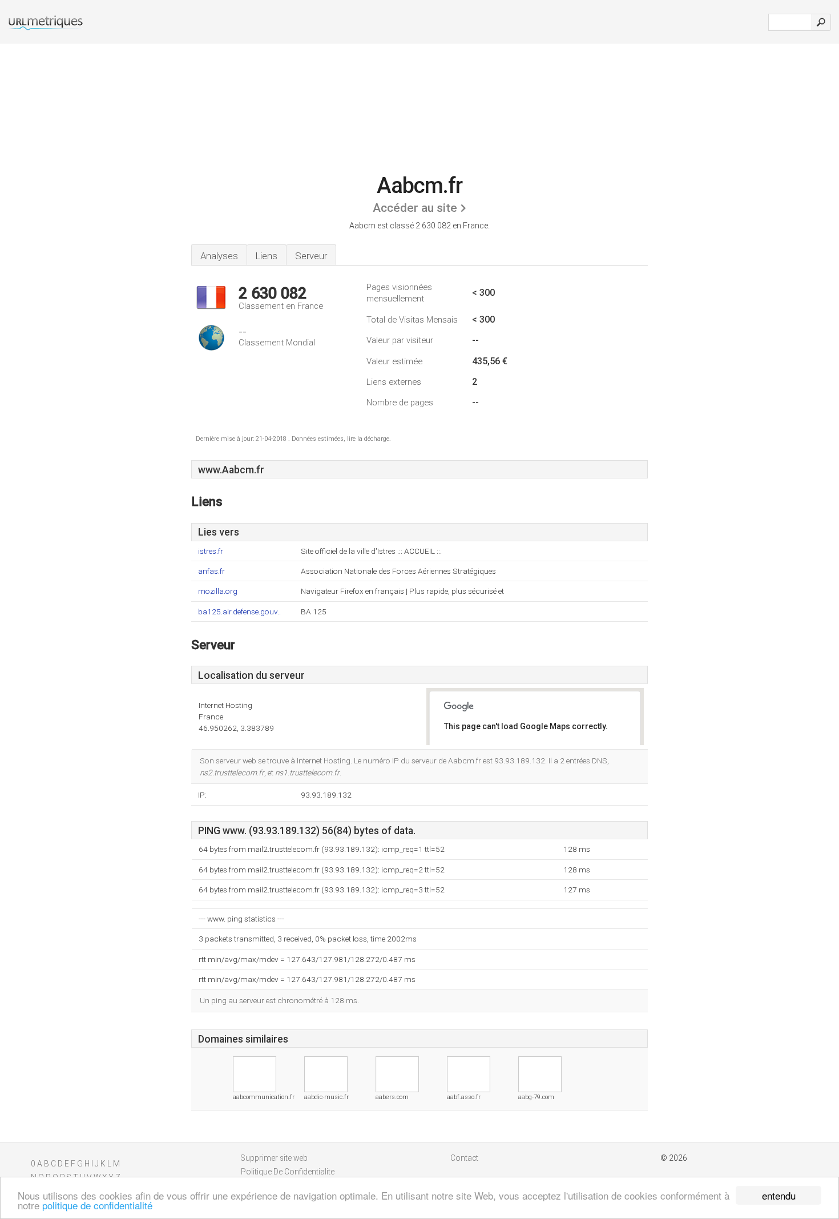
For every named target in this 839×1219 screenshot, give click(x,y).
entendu (779, 1195)
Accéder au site (415, 208)
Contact (464, 1157)
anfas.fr (211, 571)
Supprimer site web (274, 1157)
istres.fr (210, 551)
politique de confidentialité (97, 1205)
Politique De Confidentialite (287, 1171)
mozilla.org (217, 591)
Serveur (311, 255)
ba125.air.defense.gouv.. (239, 612)
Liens (266, 255)
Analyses (219, 255)
